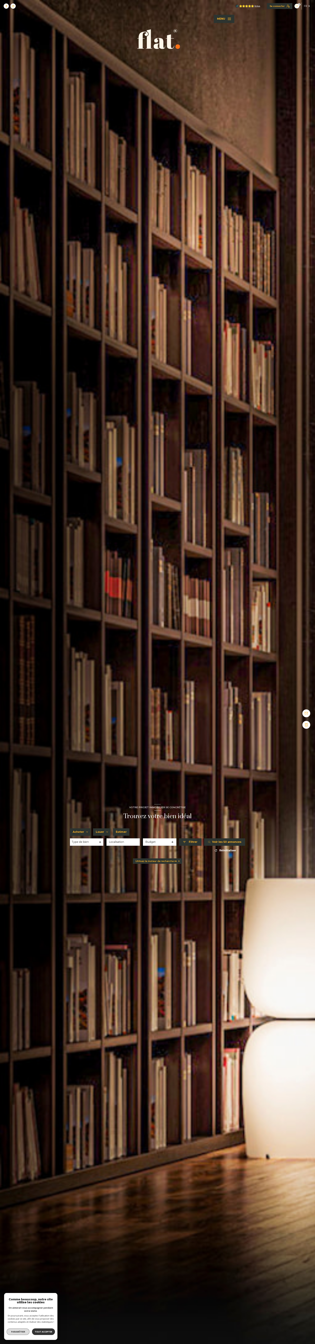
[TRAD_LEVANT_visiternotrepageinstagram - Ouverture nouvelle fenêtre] (13, 6)
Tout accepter (43, 1331)
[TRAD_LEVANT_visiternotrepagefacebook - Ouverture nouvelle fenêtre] (6, 6)
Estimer (121, 831)
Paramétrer (18, 1331)
